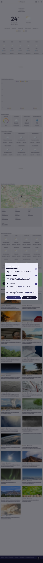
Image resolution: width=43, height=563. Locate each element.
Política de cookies (28, 292)
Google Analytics (21, 278)
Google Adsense (22, 286)
